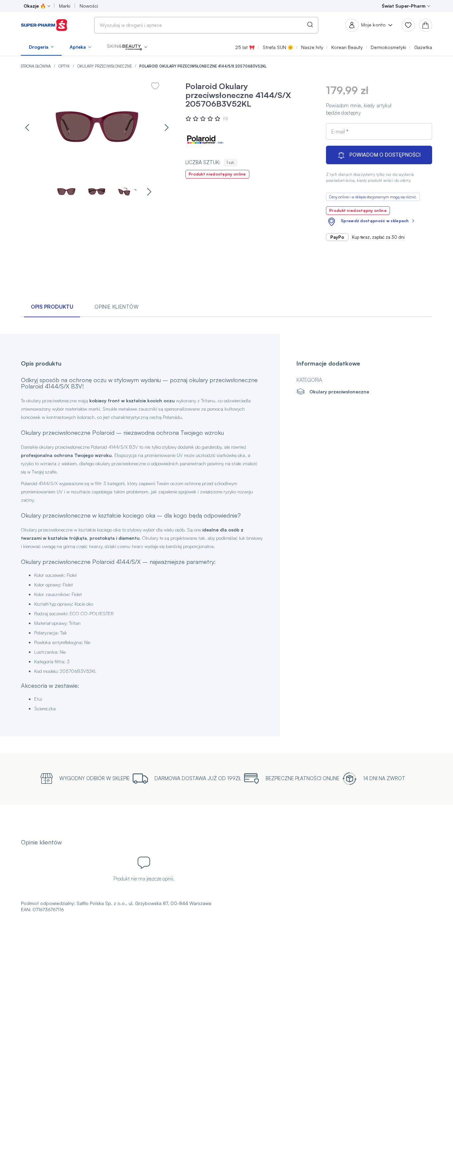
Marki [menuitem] (64, 6)
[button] (127, 47)
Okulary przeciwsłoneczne (105, 66)
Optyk (64, 66)
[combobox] (206, 25)
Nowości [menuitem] (89, 6)
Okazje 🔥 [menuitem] (35, 6)
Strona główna (36, 66)
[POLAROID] (205, 139)
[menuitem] (41, 47)
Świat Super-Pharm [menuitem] (403, 6)
